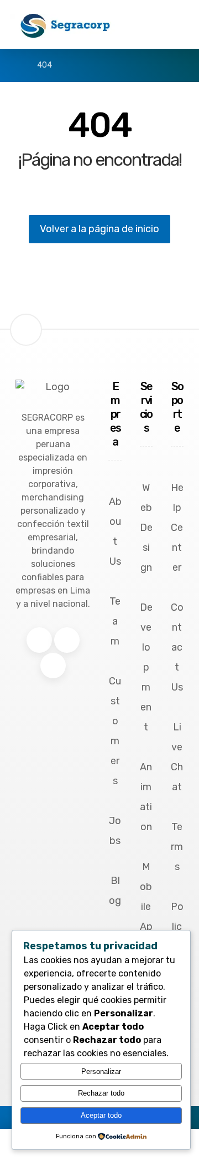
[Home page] (13, 65)
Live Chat (177, 757)
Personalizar (101, 1071)
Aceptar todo (101, 1115)
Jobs (115, 831)
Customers (115, 731)
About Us (115, 531)
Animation (146, 797)
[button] (39, 640)
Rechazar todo (101, 1093)
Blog (115, 890)
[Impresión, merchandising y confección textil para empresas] (65, 26)
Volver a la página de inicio (99, 229)
